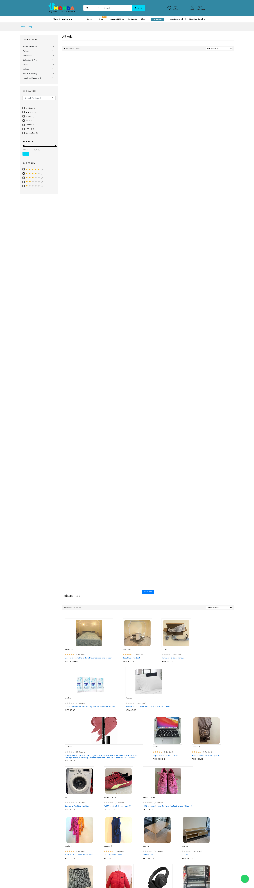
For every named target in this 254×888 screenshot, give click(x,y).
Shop (30, 27)
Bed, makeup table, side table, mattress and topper (88, 658)
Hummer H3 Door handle (173, 658)
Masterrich (69, 649)
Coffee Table (149, 855)
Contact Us (132, 19)
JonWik (164, 649)
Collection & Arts (29, 60)
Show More (148, 592)
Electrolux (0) (32, 133)
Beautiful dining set (131, 658)
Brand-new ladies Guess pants (205, 755)
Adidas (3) (30, 108)
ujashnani (68, 698)
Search (138, 8)
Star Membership (197, 19)
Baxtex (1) (30, 125)
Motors (25, 69)
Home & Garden (29, 46)
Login (199, 7)
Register (201, 9)
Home (89, 19)
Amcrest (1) (31, 112)
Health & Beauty (29, 73)
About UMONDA (117, 19)
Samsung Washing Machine (77, 806)
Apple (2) (30, 116)
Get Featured (176, 19)
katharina (68, 797)
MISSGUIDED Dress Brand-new (78, 855)
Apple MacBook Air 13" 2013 (165, 755)
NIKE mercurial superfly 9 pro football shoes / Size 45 (167, 806)
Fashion (25, 51)
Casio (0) (30, 129)
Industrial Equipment (31, 78)
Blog (143, 19)
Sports (25, 64)
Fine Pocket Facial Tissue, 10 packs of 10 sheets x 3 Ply (90, 707)
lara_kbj (146, 846)
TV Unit (185, 855)
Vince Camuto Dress (113, 855)
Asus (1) (29, 120)
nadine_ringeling (110, 797)
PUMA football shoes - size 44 (117, 806)
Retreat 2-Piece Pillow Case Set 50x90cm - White (148, 707)
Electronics (27, 55)
